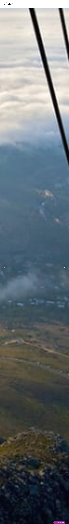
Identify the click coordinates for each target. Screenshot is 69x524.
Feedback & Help (59, 522)
